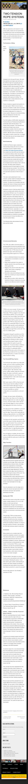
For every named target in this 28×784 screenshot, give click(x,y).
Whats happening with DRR (9, 752)
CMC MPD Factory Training (21, 717)
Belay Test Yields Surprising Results (14, 150)
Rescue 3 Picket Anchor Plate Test (7, 717)
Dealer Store (14, 768)
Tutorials (5, 768)
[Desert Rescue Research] (14, 6)
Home (4, 764)
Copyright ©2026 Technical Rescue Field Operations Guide (14, 776)
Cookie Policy (17, 772)
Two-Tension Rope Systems (9, 756)
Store (16, 764)
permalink (5, 712)
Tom (15, 19)
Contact (10, 764)
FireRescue (11, 25)
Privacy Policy (7, 772)
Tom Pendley (6, 21)
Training (15, 710)
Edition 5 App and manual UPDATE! (11, 753)
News (21, 764)
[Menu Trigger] (24, 6)
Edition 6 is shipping (8, 750)
